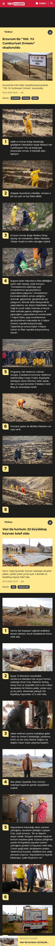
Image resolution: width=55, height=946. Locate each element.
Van (13, 587)
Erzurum (15, 98)
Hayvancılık (23, 587)
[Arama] (51, 3)
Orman (26, 98)
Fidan (35, 98)
